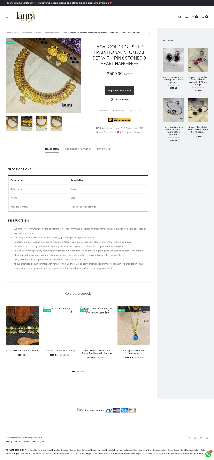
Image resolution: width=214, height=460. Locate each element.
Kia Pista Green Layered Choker (22, 350)
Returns (17, 441)
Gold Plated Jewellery (31, 33)
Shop (16, 33)
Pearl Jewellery (140, 450)
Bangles (56, 450)
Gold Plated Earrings (40, 453)
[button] (73, 371)
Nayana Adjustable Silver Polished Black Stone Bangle (198, 130)
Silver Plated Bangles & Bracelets (106, 453)
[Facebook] (189, 438)
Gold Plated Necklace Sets (55, 33)
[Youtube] (207, 438)
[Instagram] (195, 438)
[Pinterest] (201, 438)
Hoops (109, 450)
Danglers (86, 450)
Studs (176, 450)
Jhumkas (117, 450)
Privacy (9, 441)
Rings (170, 450)
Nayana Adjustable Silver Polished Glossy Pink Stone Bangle (198, 81)
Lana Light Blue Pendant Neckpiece (134, 351)
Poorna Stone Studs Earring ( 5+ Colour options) (173, 80)
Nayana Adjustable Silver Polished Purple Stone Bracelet (173, 131)
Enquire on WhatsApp (119, 90)
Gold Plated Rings (83, 453)
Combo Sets (75, 450)
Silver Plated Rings (195, 453)
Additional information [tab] (78, 149)
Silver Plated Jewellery (151, 453)
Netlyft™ (40, 441)
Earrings (101, 450)
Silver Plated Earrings (131, 453)
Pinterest (120, 111)
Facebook (104, 111)
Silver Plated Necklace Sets (174, 453)
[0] (192, 16)
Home (8, 33)
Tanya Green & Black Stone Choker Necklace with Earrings (96, 351)
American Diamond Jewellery (38, 450)
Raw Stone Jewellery (157, 450)
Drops (93, 450)
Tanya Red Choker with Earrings (59, 350)
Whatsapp (137, 111)
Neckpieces (128, 450)
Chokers (64, 450)
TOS (23, 441)
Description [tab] (52, 149)
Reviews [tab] (103, 149)
